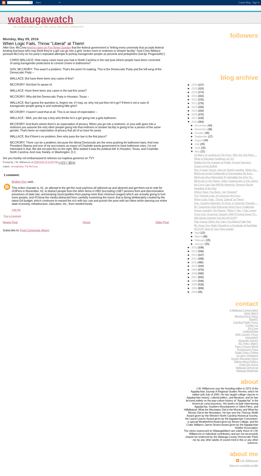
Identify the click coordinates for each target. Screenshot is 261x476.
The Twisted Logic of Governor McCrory (217, 195)
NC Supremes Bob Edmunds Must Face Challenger (224, 206)
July (197, 143)
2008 (194, 273)
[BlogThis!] (63, 163)
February (200, 240)
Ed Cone (253, 328)
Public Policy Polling (246, 352)
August (199, 140)
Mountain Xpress (248, 340)
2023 (194, 95)
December (201, 125)
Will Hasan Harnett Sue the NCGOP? (215, 217)
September (201, 136)
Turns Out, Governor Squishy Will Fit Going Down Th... (225, 214)
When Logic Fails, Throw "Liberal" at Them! (219, 199)
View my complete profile (243, 465)
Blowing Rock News (246, 316)
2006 (194, 280)
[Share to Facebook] (70, 163)
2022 (194, 99)
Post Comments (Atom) (34, 230)
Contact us (252, 325)
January (200, 243)
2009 (194, 269)
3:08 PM (16, 210)
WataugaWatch (40, 19)
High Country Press (246, 334)
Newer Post (10, 222)
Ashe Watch (251, 313)
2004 (194, 288)
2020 (194, 106)
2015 (194, 247)
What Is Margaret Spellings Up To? (214, 158)
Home (86, 222)
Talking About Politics (246, 361)
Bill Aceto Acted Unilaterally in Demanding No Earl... (224, 173)
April (197, 232)
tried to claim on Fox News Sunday (49, 47)
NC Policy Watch (248, 343)
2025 (194, 88)
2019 (194, 110)
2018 (194, 114)
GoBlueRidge (250, 331)
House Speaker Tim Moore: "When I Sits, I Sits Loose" (225, 210)
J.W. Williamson (249, 460)
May (197, 151)
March (199, 236)
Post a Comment (12, 216)
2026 (194, 84)
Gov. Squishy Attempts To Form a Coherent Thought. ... (226, 203)
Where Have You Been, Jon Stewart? (215, 191)
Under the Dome (248, 364)
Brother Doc (19, 181)
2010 (194, 265)
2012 (194, 258)
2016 (194, 121)
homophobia (17, 166)
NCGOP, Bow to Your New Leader (214, 228)
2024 (194, 92)
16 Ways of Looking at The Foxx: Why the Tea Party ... (225, 154)
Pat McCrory (31, 166)
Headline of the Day (205, 188)
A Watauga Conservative (244, 310)
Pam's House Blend (246, 346)
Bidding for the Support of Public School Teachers (222, 162)
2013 (194, 254)
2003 (194, 291)
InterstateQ (251, 337)
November (201, 129)
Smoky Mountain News (244, 358)
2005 (194, 284)
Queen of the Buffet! (205, 166)
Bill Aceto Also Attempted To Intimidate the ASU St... (224, 177)
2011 (194, 262)
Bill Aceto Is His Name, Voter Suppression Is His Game (226, 180)
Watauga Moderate (247, 370)
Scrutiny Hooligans (247, 355)
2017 (194, 117)
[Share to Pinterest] (73, 163)
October (200, 132)
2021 (194, 103)
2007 (194, 277)
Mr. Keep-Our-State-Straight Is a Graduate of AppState (225, 225)
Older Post (162, 222)
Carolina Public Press (245, 322)
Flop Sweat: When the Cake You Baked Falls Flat (222, 221)
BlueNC (253, 319)
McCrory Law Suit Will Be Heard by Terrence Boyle (223, 184)
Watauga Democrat (247, 367)
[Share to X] (67, 163)
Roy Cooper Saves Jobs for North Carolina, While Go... (226, 169)
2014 (194, 251)
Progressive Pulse (247, 349)
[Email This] (60, 163)
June (198, 147)
